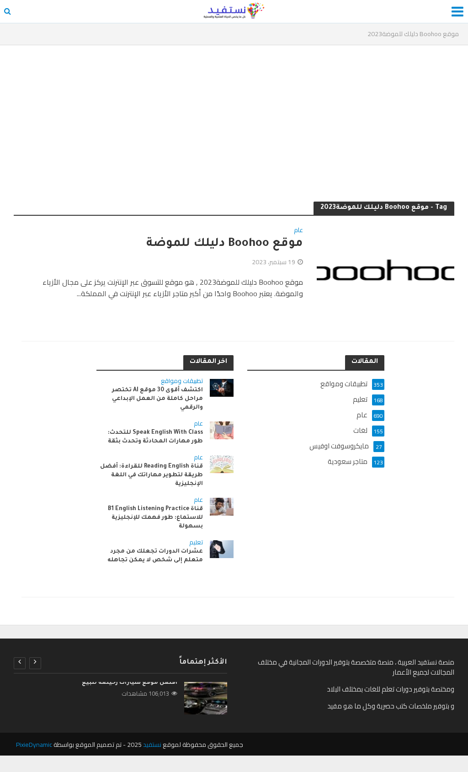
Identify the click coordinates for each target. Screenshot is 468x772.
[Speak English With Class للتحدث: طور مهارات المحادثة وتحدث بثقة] (222, 429)
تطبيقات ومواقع (182, 381)
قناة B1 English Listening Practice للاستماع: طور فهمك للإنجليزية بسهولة (155, 518)
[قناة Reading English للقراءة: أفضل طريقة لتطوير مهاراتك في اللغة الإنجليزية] (222, 463)
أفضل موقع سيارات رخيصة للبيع (129, 683)
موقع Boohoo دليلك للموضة (224, 244)
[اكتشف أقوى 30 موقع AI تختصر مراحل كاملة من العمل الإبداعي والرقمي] (222, 387)
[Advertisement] (234, 118)
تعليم (196, 543)
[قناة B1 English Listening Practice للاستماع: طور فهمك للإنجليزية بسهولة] (222, 505)
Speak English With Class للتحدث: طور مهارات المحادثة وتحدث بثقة (155, 437)
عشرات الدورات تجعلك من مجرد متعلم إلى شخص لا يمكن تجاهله (155, 556)
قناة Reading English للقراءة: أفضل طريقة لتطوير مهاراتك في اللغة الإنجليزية (151, 475)
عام (298, 231)
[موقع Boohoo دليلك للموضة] (385, 269)
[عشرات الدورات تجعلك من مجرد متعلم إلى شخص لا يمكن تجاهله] (222, 548)
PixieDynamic (34, 745)
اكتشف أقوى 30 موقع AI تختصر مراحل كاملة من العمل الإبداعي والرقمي (157, 399)
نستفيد (152, 745)
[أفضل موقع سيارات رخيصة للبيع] (205, 698)
